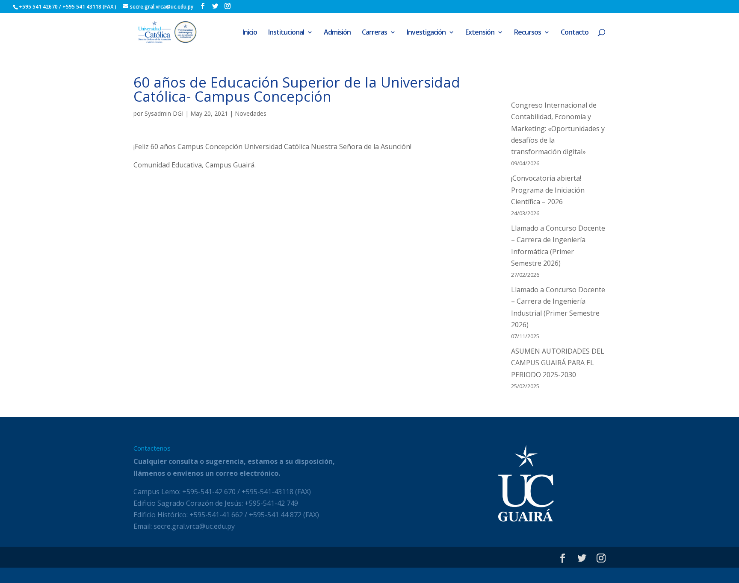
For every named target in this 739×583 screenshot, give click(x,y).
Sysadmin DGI (164, 113)
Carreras (374, 33)
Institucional (286, 33)
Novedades (250, 113)
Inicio (249, 33)
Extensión (479, 33)
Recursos (527, 33)
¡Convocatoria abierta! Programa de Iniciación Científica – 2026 (548, 189)
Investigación (426, 33)
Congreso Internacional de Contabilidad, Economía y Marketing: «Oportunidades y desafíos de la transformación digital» (558, 128)
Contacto (574, 33)
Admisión (337, 33)
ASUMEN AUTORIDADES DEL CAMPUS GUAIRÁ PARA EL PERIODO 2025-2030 (557, 362)
